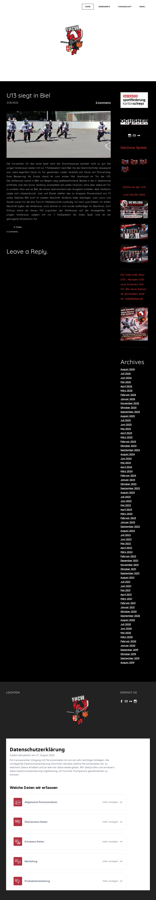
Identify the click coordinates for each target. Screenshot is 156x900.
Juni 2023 (126, 501)
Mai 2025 (126, 428)
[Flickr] (138, 135)
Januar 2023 (128, 522)
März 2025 (127, 437)
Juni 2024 (126, 458)
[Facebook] (121, 701)
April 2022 (126, 547)
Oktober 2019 (128, 653)
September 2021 (130, 573)
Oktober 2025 (128, 407)
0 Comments (103, 102)
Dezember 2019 (129, 649)
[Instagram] (129, 135)
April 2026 (126, 386)
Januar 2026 (128, 399)
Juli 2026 (126, 373)
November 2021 (130, 564)
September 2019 (130, 658)
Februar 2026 (128, 394)
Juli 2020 (126, 624)
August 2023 (128, 492)
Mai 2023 (126, 505)
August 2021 (127, 577)
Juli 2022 (126, 535)
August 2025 (128, 416)
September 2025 (130, 411)
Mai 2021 (125, 590)
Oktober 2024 (128, 445)
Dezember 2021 (129, 560)
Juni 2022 (126, 539)
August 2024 (128, 454)
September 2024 (130, 450)
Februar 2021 (128, 603)
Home (87, 6)
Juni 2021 (126, 586)
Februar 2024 (128, 475)
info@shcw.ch (134, 298)
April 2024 (126, 467)
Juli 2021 (125, 581)
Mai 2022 (126, 543)
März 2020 (127, 636)
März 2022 (127, 552)
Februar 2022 (128, 556)
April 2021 (126, 594)
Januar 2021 (128, 607)
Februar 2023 (128, 518)
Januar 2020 (128, 645)
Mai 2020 (126, 632)
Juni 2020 (126, 628)
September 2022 (130, 526)
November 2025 (130, 403)
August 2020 (128, 620)
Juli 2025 (126, 420)
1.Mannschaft (125, 6)
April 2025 (126, 433)
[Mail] (134, 135)
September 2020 (130, 615)
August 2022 (128, 530)
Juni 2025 (126, 424)
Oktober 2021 (128, 569)
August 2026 (128, 369)
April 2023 (126, 509)
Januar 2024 (128, 479)
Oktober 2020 (129, 611)
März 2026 (127, 390)
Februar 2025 (128, 441)
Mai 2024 (126, 462)
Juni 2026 (126, 377)
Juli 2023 (126, 496)
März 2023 (127, 513)
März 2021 (126, 598)
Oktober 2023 (128, 484)
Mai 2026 (126, 382)
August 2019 (127, 662)
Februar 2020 (128, 641)
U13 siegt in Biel (28, 95)
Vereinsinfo (104, 6)
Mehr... (142, 6)
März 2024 (127, 471)
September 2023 (130, 488)
